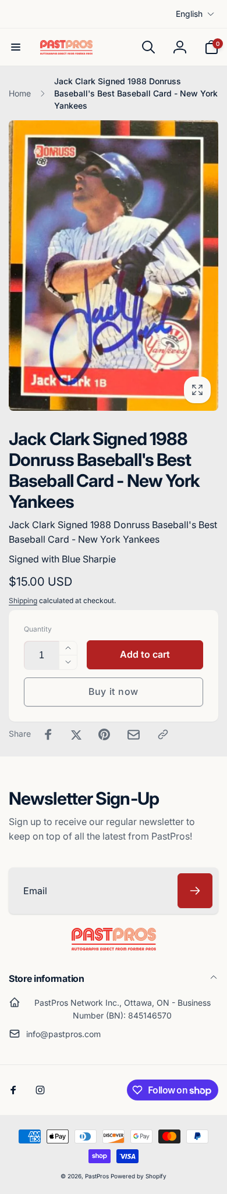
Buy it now (113, 691)
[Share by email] (133, 734)
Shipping (23, 600)
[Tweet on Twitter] (76, 734)
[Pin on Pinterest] (104, 734)
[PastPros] (114, 947)
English (189, 14)
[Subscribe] (195, 890)
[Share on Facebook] (48, 734)
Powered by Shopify (138, 1176)
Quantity (38, 629)
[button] (16, 47)
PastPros (97, 1176)
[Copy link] (163, 734)
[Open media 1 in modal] (113, 265)
